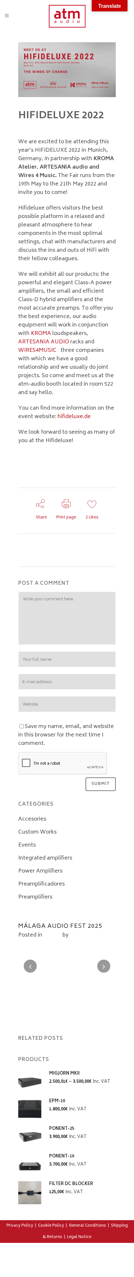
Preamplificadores (41, 884)
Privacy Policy (20, 1225)
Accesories (32, 819)
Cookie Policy (51, 1225)
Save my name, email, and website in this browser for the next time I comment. (66, 735)
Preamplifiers (35, 897)
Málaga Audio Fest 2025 (60, 926)
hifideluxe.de (74, 416)
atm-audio (83, 935)
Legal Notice (79, 1237)
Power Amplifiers (40, 871)
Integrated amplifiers (45, 858)
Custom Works (37, 832)
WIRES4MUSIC (38, 350)
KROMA (41, 333)
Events (27, 845)
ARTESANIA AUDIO (43, 342)
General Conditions (87, 1225)
